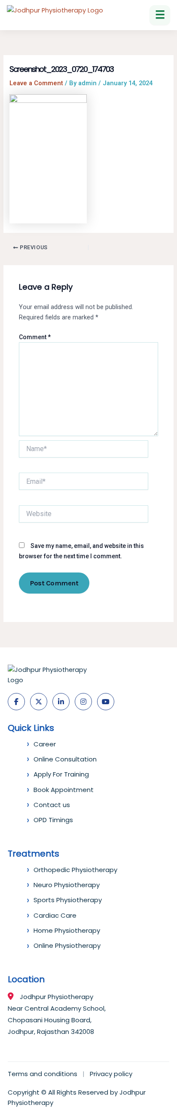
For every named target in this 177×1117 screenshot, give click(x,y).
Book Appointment (64, 789)
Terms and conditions (42, 1073)
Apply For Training (61, 774)
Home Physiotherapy (67, 930)
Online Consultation (65, 759)
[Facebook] (16, 701)
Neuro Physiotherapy (67, 884)
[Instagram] (83, 701)
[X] (38, 701)
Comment (35, 337)
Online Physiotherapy (67, 945)
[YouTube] (105, 701)
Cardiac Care (55, 915)
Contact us (52, 804)
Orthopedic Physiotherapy (75, 869)
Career (45, 744)
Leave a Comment (36, 83)
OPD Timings (53, 819)
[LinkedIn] (61, 701)
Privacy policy (111, 1073)
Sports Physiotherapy (68, 899)
